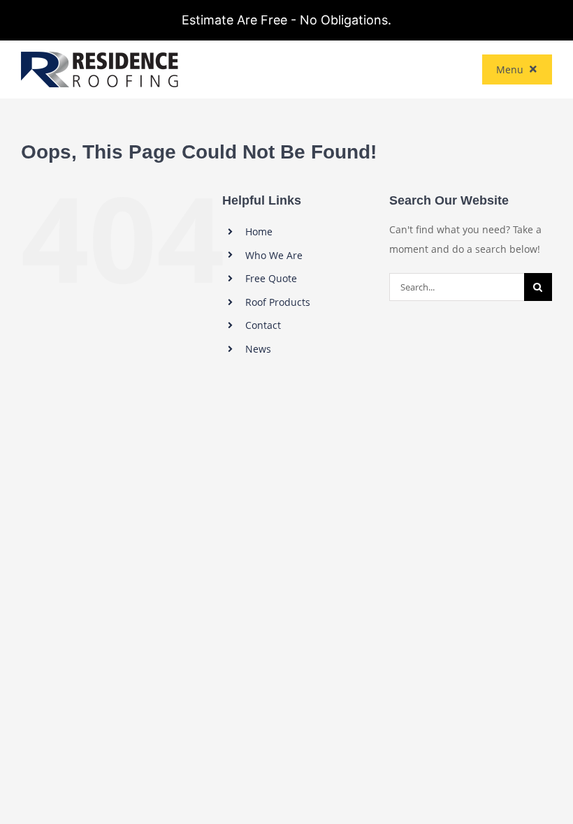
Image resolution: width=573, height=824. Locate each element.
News (258, 348)
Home (259, 231)
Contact (263, 325)
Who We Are (274, 255)
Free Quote (271, 278)
